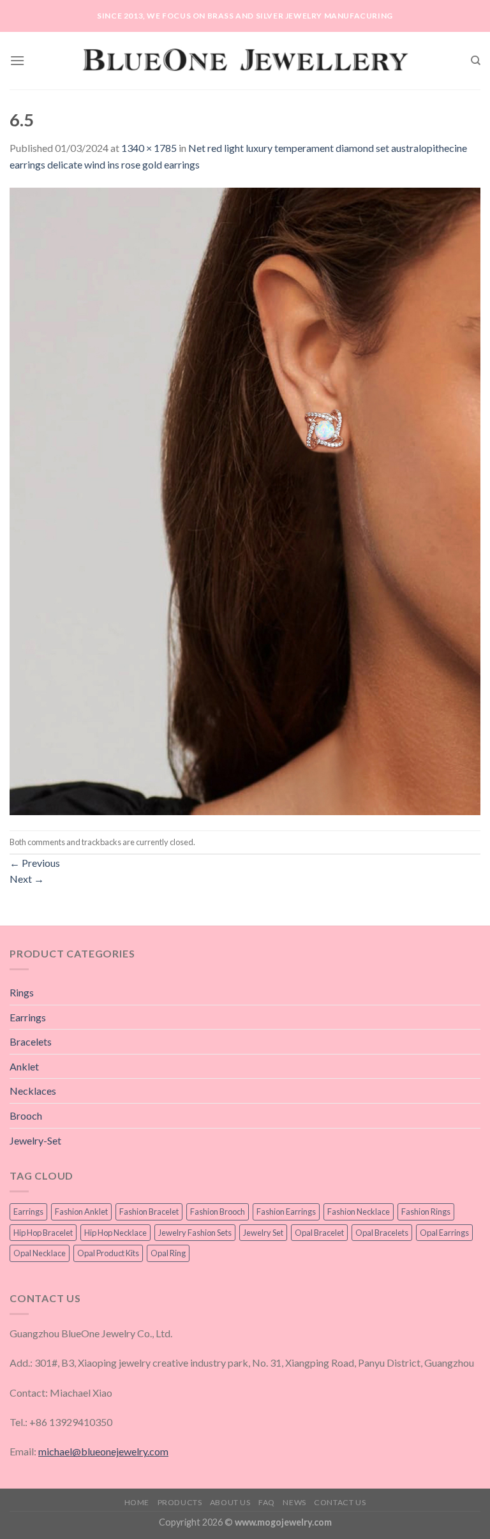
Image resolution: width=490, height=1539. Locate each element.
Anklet (24, 1066)
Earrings (28, 1017)
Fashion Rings (425, 1211)
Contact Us (340, 1502)
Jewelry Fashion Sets (195, 1232)
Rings (22, 992)
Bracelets (31, 1041)
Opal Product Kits (108, 1253)
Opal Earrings (444, 1232)
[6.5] (245, 500)
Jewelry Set (263, 1232)
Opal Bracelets (381, 1232)
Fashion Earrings (286, 1211)
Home (136, 1502)
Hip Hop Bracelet (43, 1232)
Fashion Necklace (358, 1211)
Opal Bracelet (319, 1232)
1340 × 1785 (149, 148)
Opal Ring (168, 1253)
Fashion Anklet (81, 1211)
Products (180, 1502)
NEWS (294, 1502)
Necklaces (33, 1091)
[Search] (475, 61)
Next (27, 879)
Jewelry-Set (35, 1140)
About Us (230, 1502)
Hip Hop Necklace (115, 1232)
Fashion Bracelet (149, 1211)
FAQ (266, 1502)
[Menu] (17, 60)
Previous (35, 863)
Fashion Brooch (217, 1211)
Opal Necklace (39, 1253)
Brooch (26, 1115)
